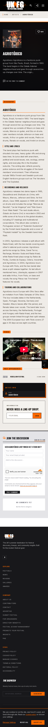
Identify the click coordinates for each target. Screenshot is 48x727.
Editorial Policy (10, 667)
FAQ (4, 638)
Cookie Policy (9, 655)
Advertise (7, 611)
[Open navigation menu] (43, 5)
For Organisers (10, 619)
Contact (7, 607)
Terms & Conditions (12, 663)
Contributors (9, 603)
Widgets (6, 634)
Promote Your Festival (13, 630)
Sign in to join (39, 440)
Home (6, 15)
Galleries (7, 582)
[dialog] (24, 717)
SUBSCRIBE (38, 694)
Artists (15, 15)
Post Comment (12, 492)
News (5, 575)
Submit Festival (10, 615)
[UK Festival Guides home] (24, 537)
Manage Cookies (10, 659)
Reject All (24, 722)
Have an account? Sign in (28, 486)
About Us (7, 599)
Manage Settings (9, 722)
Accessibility (9, 671)
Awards (6, 586)
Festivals (7, 571)
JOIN (37, 415)
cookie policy (31, 714)
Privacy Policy (9, 651)
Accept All (38, 722)
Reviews (6, 578)
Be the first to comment (14, 81)
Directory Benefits (12, 623)
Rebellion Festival (17, 376)
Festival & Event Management (16, 627)
